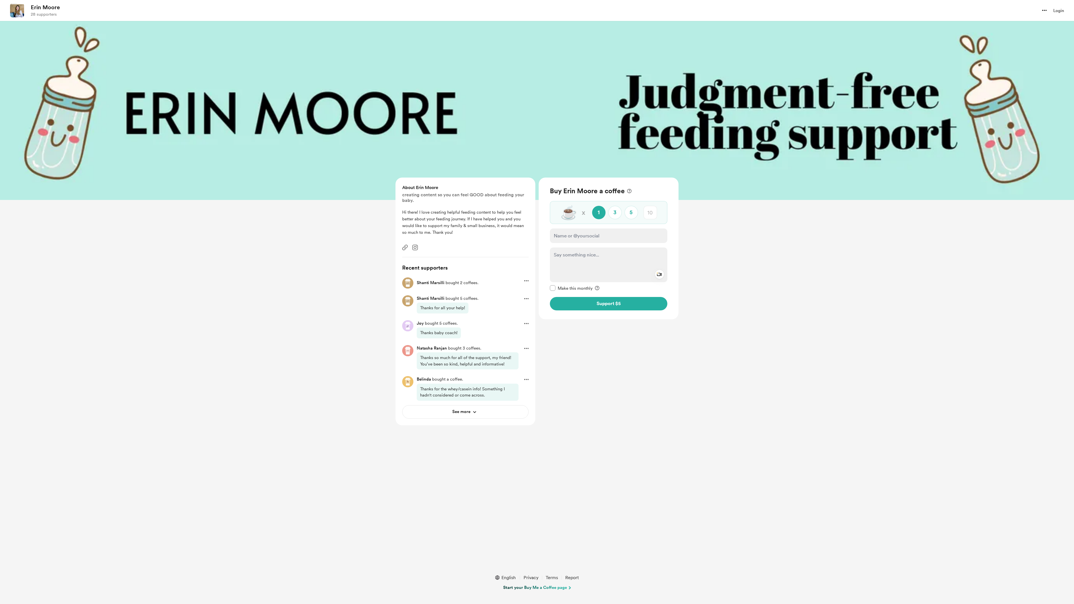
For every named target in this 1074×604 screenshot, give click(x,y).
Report (572, 577)
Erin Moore (45, 7)
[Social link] (405, 247)
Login (1058, 10)
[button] (1044, 10)
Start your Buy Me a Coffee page (535, 587)
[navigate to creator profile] (17, 10)
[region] (609, 248)
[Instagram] (415, 247)
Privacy (531, 577)
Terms (552, 577)
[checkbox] (571, 288)
